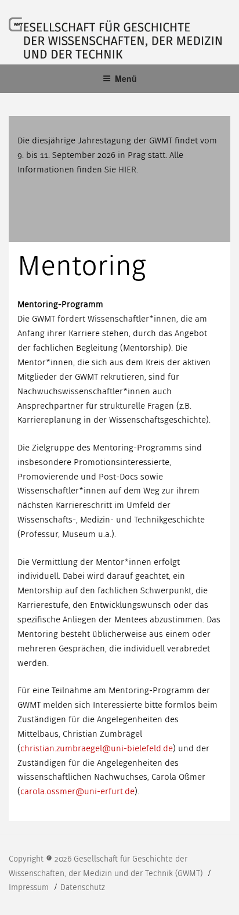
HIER (127, 169)
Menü (126, 78)
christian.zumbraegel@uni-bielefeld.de (96, 748)
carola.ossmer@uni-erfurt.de (77, 791)
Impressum (30, 887)
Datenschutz (82, 887)
